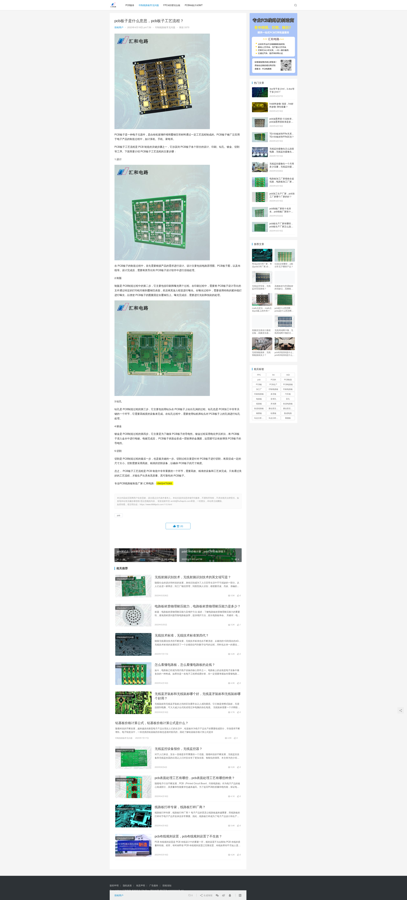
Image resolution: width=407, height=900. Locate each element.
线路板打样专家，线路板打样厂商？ (180, 807)
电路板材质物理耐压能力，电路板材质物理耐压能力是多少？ (198, 606)
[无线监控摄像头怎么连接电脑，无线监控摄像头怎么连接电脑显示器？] (260, 148)
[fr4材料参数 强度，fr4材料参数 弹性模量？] (260, 104)
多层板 (273, 393)
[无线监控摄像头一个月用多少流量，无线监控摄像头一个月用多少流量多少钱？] (260, 163)
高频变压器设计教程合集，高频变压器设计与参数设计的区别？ (261, 331)
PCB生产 (273, 384)
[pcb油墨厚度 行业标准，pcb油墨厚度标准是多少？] (260, 119)
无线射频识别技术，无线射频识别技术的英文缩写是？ (193, 577)
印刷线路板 (259, 393)
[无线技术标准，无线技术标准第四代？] (133, 644)
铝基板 (273, 413)
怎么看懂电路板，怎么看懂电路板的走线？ (185, 664)
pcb (118, 515)
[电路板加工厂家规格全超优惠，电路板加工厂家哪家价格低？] (260, 178)
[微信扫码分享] (217, 895)
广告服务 (153, 885)
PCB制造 (288, 379)
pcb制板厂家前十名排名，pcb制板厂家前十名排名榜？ (281, 211)
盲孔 (288, 398)
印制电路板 (273, 389)
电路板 (259, 398)
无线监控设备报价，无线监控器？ (178, 748)
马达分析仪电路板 (260, 417)
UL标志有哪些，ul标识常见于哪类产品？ (284, 265)
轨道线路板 (259, 408)
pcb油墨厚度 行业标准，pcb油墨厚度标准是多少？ (281, 121)
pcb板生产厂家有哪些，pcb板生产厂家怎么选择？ (281, 226)
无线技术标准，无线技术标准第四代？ (182, 635)
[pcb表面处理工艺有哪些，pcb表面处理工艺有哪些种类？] (133, 786)
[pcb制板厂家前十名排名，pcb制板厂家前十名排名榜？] (260, 208)
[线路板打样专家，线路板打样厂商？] (133, 816)
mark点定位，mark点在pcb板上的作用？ (262, 309)
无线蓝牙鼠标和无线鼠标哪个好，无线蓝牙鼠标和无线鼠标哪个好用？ (198, 695)
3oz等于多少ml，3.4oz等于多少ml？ (281, 90)
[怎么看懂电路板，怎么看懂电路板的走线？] (133, 673)
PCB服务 (129, 5)
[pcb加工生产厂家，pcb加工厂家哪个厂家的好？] (260, 193)
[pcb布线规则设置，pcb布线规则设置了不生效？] (133, 845)
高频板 (288, 417)
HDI (288, 374)
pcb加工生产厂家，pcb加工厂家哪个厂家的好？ (282, 195)
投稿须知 (166, 885)
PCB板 (259, 384)
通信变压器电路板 (274, 408)
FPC (259, 374)
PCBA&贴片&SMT (194, 5)
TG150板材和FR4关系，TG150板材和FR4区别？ (281, 135)
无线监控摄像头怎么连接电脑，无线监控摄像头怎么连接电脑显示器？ (281, 151)
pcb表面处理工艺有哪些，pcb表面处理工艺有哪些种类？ (195, 777)
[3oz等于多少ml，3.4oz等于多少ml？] (260, 89)
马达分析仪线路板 (274, 417)
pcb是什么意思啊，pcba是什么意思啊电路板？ (284, 309)
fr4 (273, 374)
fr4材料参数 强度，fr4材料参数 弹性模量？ (281, 105)
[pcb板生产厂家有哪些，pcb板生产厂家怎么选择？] (260, 223)
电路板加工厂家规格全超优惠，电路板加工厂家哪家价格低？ (281, 181)
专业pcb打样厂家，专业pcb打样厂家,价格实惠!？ (262, 265)
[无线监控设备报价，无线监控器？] (133, 757)
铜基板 (259, 413)
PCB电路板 (288, 384)
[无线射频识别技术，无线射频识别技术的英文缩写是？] (133, 586)
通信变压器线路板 (289, 408)
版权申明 (114, 885)
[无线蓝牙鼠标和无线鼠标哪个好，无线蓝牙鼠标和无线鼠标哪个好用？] (133, 702)
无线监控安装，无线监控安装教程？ (261, 287)
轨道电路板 (288, 403)
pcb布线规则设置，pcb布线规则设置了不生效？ (188, 836)
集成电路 (288, 413)
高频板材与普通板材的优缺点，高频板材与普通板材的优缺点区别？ (284, 287)
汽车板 (288, 393)
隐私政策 (127, 885)
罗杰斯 (273, 403)
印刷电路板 (288, 389)
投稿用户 (118, 27)
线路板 (259, 403)
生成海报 (207, 895)
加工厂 (259, 389)
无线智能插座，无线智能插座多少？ (261, 353)
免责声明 (140, 885)
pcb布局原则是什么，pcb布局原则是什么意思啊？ (284, 353)
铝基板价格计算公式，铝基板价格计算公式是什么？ (151, 723)
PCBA (273, 379)
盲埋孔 (273, 398)
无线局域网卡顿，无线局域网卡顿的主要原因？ (284, 331)
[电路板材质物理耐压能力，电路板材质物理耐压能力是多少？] (133, 615)
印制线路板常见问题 (149, 5)
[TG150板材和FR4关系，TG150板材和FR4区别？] (260, 133)
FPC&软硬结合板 (171, 5)
